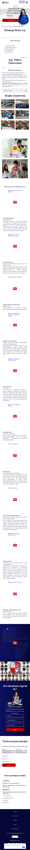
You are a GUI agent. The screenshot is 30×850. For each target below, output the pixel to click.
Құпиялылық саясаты (15, 840)
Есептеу (9, 765)
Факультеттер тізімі (7, 90)
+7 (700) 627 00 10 (7, 795)
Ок (23, 847)
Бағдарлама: (4, 749)
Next (25, 636)
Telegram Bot (6, 802)
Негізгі (15, 811)
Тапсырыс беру (11, 20)
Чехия (15, 824)
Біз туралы (15, 815)
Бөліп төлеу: (18, 749)
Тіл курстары (15, 828)
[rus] (20, 2)
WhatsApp (5, 800)
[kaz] (23, 2)
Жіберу (15, 729)
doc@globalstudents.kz (8, 798)
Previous (4, 636)
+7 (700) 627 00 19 (9, 17)
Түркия (15, 820)
